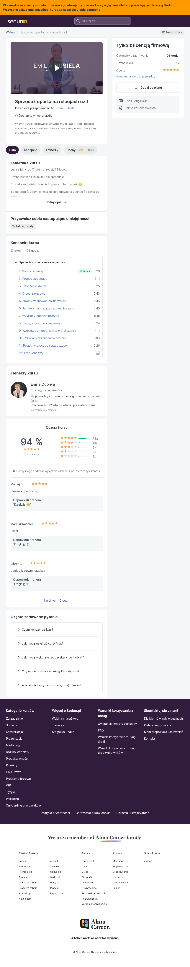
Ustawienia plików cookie (93, 813)
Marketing (13, 745)
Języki (10, 792)
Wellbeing (12, 799)
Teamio (54, 866)
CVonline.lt (88, 860)
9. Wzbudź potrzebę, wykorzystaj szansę (47, 330)
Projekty (11, 765)
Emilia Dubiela (65, 108)
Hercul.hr (118, 877)
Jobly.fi (148, 860)
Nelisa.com (25, 898)
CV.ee (85, 871)
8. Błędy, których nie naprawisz (40, 323)
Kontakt (149, 738)
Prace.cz (24, 877)
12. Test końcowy (31, 353)
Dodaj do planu (151, 87)
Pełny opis (54, 202)
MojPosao (118, 860)
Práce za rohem (28, 887)
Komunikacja (14, 732)
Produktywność (17, 758)
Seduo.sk (55, 877)
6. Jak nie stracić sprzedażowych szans (46, 308)
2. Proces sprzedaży (33, 278)
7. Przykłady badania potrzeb (39, 316)
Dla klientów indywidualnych (163, 718)
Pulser (116, 887)
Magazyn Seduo (63, 732)
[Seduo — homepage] (17, 21)
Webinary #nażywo (65, 718)
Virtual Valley (120, 882)
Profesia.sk (25, 866)
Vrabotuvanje (120, 871)
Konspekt (30, 150)
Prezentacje (14, 738)
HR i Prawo (14, 772)
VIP (8, 785)
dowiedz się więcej (44, 409)
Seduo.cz (55, 871)
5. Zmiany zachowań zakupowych (42, 301)
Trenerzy (52, 150)
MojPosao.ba (120, 866)
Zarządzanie (14, 718)
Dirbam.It (87, 877)
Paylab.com (56, 893)
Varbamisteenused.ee (94, 903)
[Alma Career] (95, 924)
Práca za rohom (28, 882)
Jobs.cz (23, 860)
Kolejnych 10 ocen (56, 600)
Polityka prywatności (55, 813)
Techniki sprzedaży (22, 226)
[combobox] (102, 21)
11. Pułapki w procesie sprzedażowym (44, 345)
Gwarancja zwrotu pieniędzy (135, 76)
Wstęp (10, 32)
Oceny (80, 150)
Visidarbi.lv (88, 882)
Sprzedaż (12, 725)
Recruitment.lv (90, 898)
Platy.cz (54, 882)
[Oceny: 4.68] (171, 70)
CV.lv (84, 866)
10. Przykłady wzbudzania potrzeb (43, 338)
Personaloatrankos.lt (94, 893)
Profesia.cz (25, 871)
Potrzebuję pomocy (157, 725)
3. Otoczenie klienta (33, 286)
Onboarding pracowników (23, 805)
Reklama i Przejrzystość (132, 813)
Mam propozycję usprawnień (163, 732)
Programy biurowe (18, 779)
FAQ (101, 730)
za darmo (85, 271)
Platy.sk (54, 887)
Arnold (54, 860)
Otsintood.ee (89, 887)
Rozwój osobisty (17, 752)
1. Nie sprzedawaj (31, 271)
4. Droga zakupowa (32, 293)
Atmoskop (25, 893)
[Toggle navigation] (180, 21)
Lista (12, 150)
